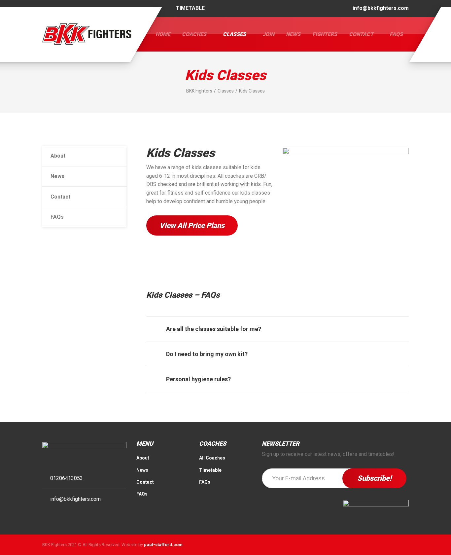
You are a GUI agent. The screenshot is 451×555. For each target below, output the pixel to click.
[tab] (277, 329)
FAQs (396, 34)
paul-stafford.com (163, 544)
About (58, 156)
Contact (361, 34)
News (293, 34)
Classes (234, 34)
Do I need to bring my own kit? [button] (207, 354)
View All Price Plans (192, 225)
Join (268, 34)
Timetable (210, 470)
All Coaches (212, 458)
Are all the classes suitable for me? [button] (213, 328)
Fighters (324, 34)
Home (163, 34)
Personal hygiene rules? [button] (198, 379)
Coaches (194, 34)
